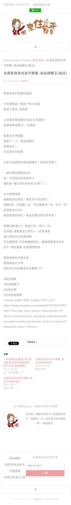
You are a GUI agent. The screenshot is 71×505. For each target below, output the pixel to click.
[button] (35, 47)
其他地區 (24, 81)
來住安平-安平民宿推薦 (35, 26)
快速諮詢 (14, 471)
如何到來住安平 (14, 464)
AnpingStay (52, 499)
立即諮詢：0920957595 (16, 4)
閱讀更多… (49, 423)
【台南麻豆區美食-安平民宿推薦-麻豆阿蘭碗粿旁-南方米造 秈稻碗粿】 (18, 362)
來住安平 (37, 499)
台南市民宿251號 (14, 477)
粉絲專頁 (14, 458)
